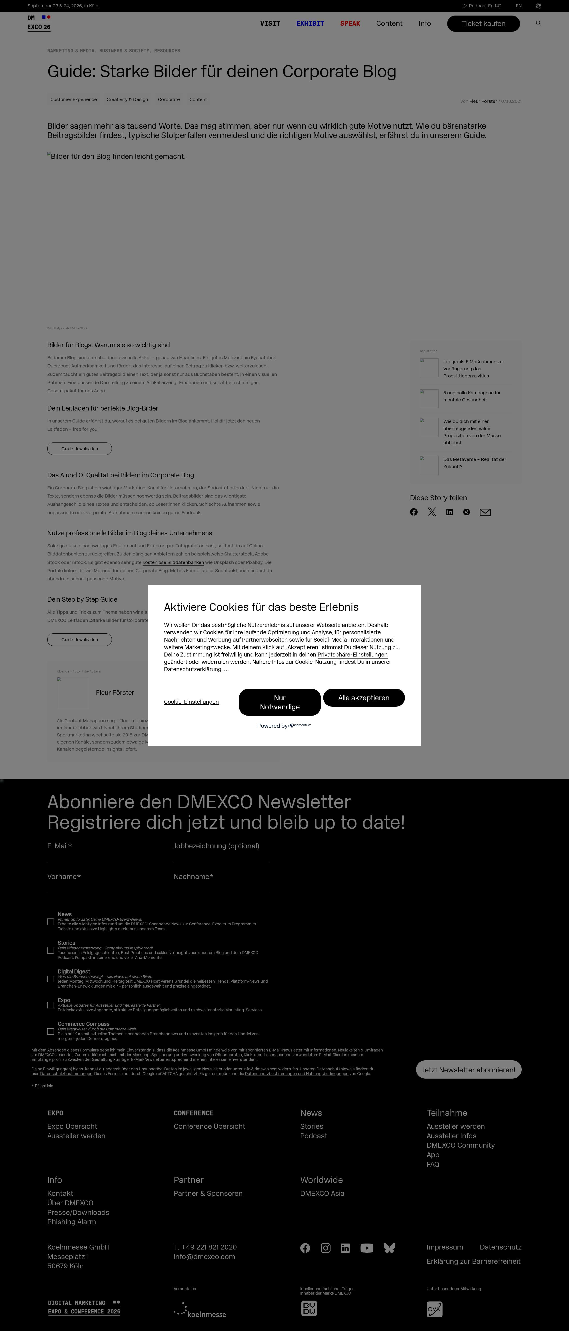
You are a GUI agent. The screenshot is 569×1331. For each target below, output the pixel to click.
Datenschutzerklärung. (193, 669)
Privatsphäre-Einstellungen (353, 654)
